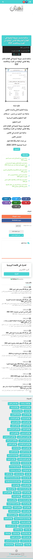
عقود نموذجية (26, 478)
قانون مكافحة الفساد (24, 515)
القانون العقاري (11, 444)
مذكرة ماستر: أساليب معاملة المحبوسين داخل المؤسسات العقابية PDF (17, 176)
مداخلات (15, 522)
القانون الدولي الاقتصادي (23, 437)
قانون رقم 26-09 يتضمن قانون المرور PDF (20, 289)
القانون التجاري (25, 426)
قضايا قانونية (7, 519)
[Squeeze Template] (22, 554)
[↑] (16, 551)
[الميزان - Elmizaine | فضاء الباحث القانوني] (16, 8)
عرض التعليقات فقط (16, 231)
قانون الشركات (26, 504)
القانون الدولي (14, 433)
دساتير (27, 474)
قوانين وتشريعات (25, 522)
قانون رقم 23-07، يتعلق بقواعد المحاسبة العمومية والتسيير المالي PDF (18, 301)
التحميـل (17, 149)
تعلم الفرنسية (26, 467)
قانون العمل (26, 507)
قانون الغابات (16, 507)
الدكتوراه (27, 411)
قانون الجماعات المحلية (24, 500)
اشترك (17, 273)
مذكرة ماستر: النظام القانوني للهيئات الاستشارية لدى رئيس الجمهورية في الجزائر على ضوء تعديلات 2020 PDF (16, 165)
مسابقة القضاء (17, 530)
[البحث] (3, 2)
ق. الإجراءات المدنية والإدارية (12, 481)
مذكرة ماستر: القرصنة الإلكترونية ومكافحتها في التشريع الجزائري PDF (15, 171)
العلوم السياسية (25, 418)
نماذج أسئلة (18, 545)
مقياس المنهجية (14, 537)
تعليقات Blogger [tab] (17, 217)
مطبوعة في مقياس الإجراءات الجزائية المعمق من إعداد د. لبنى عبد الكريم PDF (17, 322)
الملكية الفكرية (13, 452)
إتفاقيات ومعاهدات (25, 404)
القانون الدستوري (25, 433)
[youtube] (24, 2)
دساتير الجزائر (18, 474)
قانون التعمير (26, 496)
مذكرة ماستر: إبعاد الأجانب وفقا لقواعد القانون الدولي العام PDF (16, 181)
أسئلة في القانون (12, 404)
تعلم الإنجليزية (15, 463)
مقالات (6, 533)
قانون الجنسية (11, 500)
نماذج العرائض (8, 545)
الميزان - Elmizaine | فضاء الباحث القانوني (16, 556)
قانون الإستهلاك (10, 489)
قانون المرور (6, 507)
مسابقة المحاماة (25, 533)
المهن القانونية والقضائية (23, 459)
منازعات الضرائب (25, 541)
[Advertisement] (16, 24)
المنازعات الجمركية (12, 456)
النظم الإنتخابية (25, 463)
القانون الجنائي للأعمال (13, 430)
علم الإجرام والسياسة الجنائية (12, 478)
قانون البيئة (16, 493)
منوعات (27, 545)
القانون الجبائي (15, 426)
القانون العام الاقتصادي (24, 444)
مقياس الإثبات (26, 537)
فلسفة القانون (26, 481)
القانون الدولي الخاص (24, 441)
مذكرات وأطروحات (15, 51)
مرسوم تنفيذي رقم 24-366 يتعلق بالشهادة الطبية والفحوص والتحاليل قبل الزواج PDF (19, 365)
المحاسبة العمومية (25, 452)
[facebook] (26, 2)
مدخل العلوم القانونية (24, 526)
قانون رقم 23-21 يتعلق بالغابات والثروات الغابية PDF (18, 343)
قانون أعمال (15, 485)
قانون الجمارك (16, 496)
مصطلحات (15, 533)
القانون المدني (26, 448)
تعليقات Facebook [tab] (16, 220)
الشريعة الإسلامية (16, 411)
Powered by (20, 279)
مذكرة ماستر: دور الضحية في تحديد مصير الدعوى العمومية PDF (16, 159)
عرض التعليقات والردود (16, 235)
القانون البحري (15, 422)
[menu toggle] (30, 2)
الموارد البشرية (11, 459)
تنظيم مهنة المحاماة (14, 467)
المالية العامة (15, 448)
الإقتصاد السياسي (25, 407)
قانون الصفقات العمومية (13, 504)
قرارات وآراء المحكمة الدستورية (22, 519)
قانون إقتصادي (25, 485)
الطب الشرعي (26, 415)
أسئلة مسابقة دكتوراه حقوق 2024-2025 (21, 376)
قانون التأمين (6, 493)
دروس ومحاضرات (14, 470)
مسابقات (27, 530)
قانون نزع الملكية (11, 515)
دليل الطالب (8, 474)
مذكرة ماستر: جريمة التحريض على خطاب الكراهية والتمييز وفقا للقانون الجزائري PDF (16, 185)
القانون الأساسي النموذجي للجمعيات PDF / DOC (19, 312)
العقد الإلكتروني (15, 415)
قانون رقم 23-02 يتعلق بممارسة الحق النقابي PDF (18, 333)
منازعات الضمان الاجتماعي (11, 541)
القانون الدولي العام (11, 441)
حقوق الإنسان (26, 470)
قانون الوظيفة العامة (13, 511)
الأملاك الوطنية (14, 407)
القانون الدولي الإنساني (9, 437)
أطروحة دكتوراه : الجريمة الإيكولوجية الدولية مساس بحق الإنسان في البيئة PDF (17, 387)
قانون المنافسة (26, 511)
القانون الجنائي (25, 430)
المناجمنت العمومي (25, 456)
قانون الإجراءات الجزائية (23, 489)
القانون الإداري (26, 422)
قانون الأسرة (26, 493)
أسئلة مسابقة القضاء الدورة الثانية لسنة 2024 (20, 354)
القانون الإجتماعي (14, 418)
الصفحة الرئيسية (25, 51)
